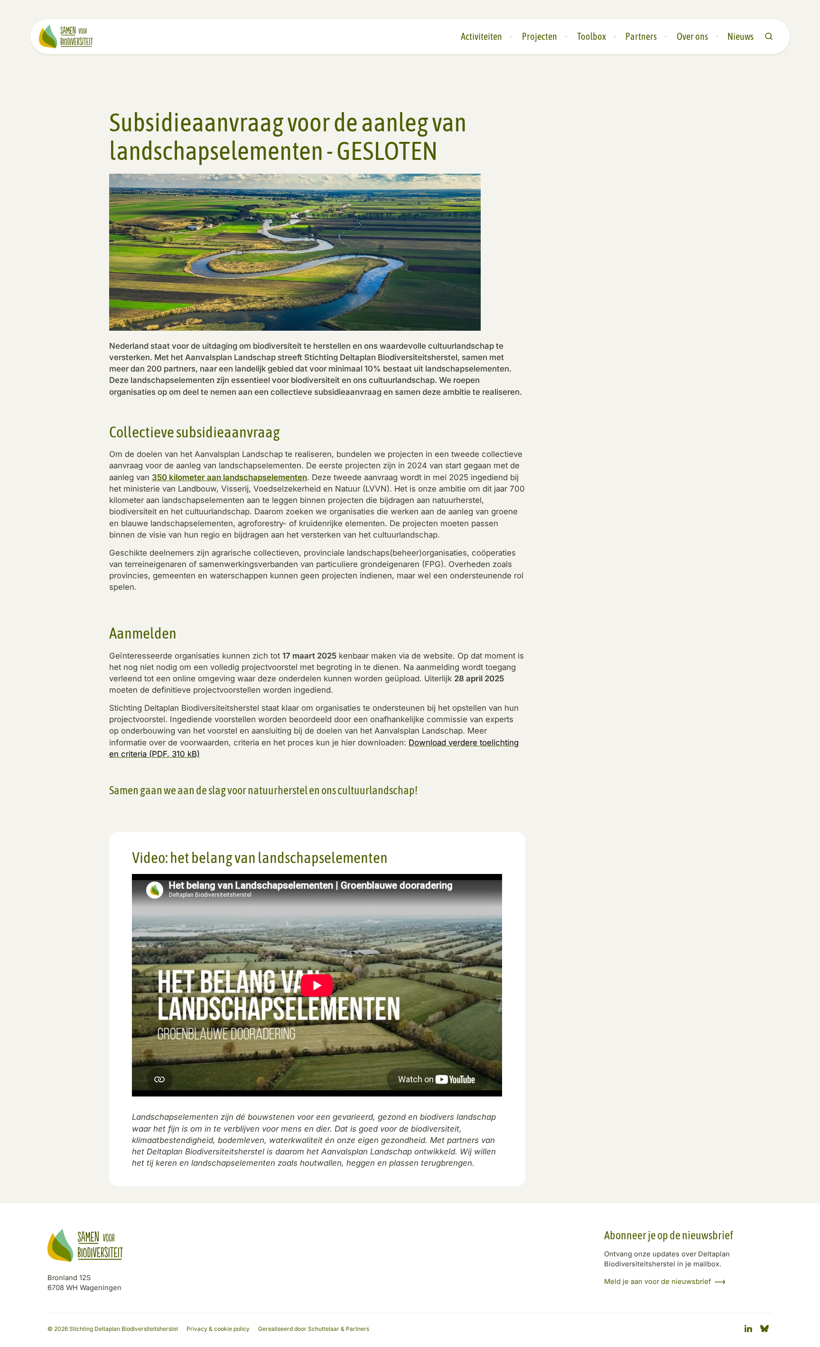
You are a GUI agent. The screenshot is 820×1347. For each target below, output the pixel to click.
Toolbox (591, 36)
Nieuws (740, 36)
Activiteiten (481, 36)
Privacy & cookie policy (218, 1328)
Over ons (692, 36)
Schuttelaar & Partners (338, 1328)
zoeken (769, 36)
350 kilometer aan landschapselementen (229, 477)
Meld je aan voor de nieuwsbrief (657, 1282)
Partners (641, 36)
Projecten (539, 36)
